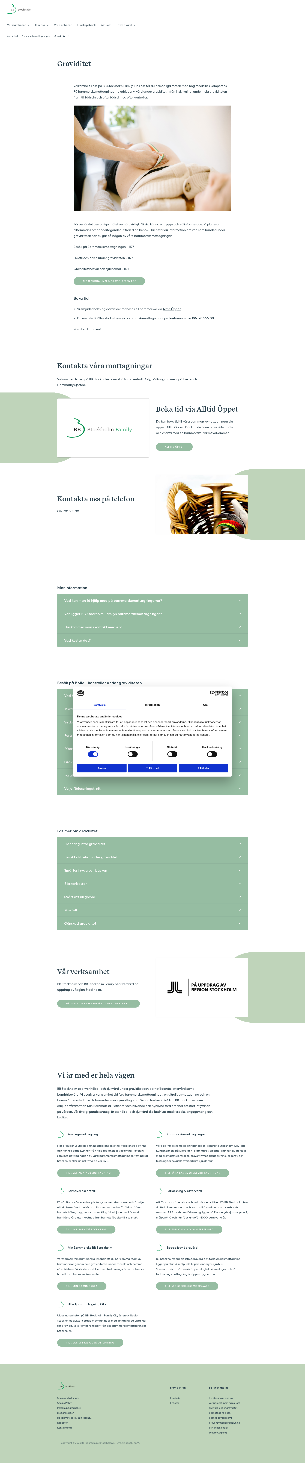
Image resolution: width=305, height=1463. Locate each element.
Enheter (174, 1402)
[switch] (133, 754)
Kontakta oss (64, 1427)
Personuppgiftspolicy (69, 1407)
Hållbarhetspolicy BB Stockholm (74, 1417)
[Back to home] (24, 9)
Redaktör (62, 1422)
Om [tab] (205, 704)
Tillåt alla (203, 768)
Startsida (175, 1398)
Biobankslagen (65, 1412)
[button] (152, 600)
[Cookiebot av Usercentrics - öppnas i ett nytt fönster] (212, 693)
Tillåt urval (152, 768)
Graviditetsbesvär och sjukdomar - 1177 (101, 269)
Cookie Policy (64, 1402)
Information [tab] (152, 704)
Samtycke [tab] (100, 704)
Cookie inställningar (68, 1398)
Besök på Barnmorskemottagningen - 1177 (104, 247)
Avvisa (102, 768)
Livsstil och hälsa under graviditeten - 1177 (103, 258)
